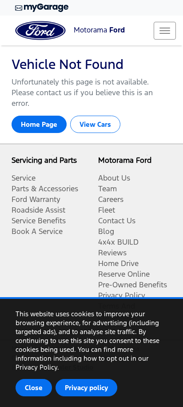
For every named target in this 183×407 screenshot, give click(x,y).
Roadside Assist (38, 210)
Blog (106, 231)
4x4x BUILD (118, 242)
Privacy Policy (121, 295)
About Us (114, 178)
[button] (165, 31)
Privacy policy (86, 387)
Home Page (39, 124)
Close (34, 387)
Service (24, 178)
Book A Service (37, 231)
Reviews (112, 253)
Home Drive (118, 263)
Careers (110, 199)
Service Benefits (39, 221)
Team (107, 188)
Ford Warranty (36, 199)
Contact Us (116, 221)
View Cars (95, 124)
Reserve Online (124, 274)
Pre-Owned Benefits (132, 285)
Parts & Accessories (45, 188)
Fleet (106, 210)
